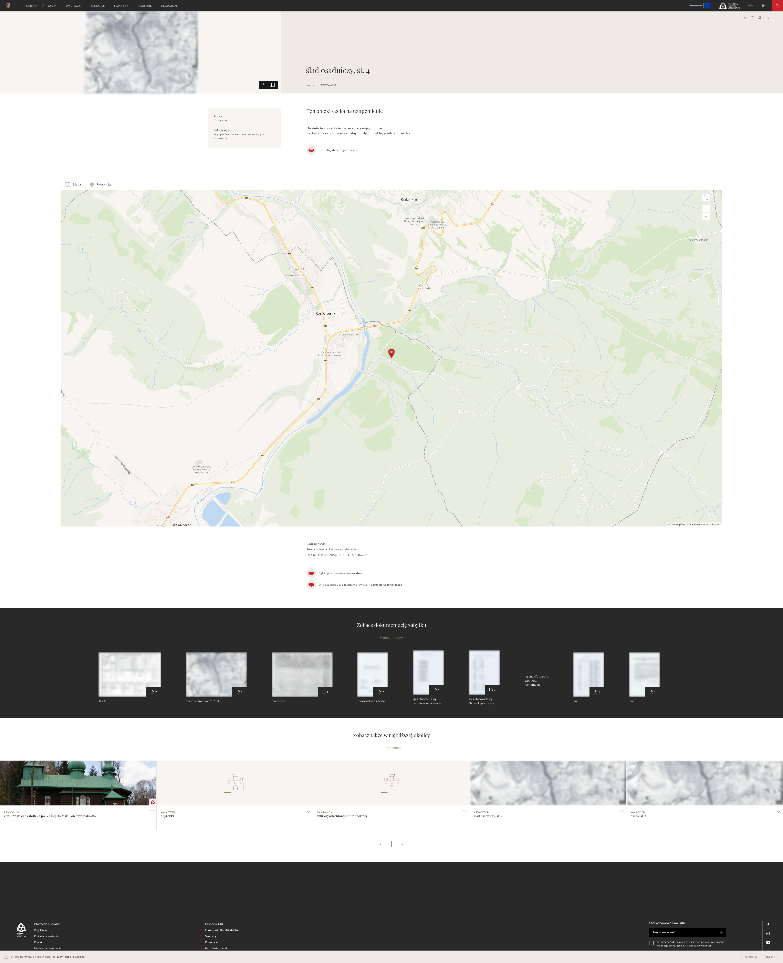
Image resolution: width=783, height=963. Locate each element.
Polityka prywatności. (699, 945)
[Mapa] (272, 84)
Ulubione (146, 6)
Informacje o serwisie (50, 924)
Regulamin (46, 930)
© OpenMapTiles (676, 524)
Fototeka (122, 6)
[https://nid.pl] (19, 930)
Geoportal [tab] (104, 184)
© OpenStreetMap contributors (704, 524)
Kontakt (44, 942)
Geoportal (170, 6)
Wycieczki (75, 6)
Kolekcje (99, 6)
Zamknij (770, 956)
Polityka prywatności (50, 936)
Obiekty (33, 6)
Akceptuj (751, 957)
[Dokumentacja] (263, 84)
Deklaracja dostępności (50, 949)
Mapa (53, 6)
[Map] (391, 358)
